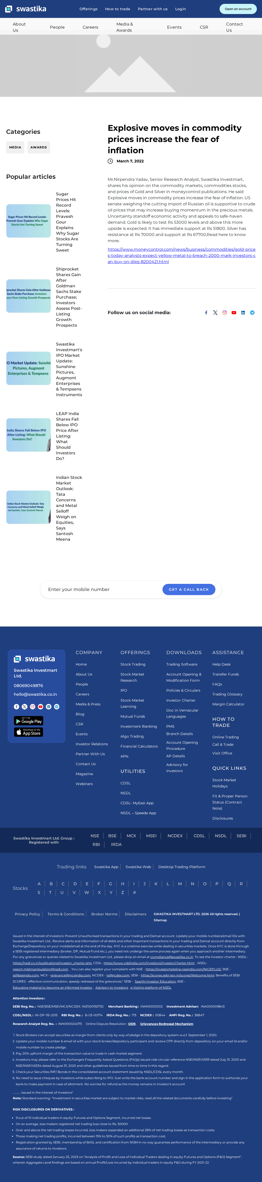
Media (15, 147)
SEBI (241, 835)
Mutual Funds (133, 716)
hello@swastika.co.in (35, 694)
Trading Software (181, 664)
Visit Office (222, 753)
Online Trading (225, 737)
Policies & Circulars (183, 690)
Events (174, 27)
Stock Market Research (132, 677)
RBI (96, 844)
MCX (131, 835)
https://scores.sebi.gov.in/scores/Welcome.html (177, 975)
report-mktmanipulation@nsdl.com (40, 969)
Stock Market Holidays (224, 783)
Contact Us (234, 27)
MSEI (151, 835)
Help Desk (221, 664)
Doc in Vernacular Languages (182, 713)
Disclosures (222, 818)
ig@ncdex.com (117, 975)
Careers (91, 27)
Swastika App (106, 867)
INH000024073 (70, 1024)
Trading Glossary (227, 694)
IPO (124, 690)
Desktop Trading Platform (181, 867)
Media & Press (88, 704)
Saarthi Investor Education (155, 981)
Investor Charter (180, 700)
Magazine (84, 774)
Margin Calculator (228, 704)
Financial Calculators (139, 746)
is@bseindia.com (26, 975)
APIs (124, 756)
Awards (38, 147)
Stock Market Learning (132, 703)
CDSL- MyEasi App (137, 803)
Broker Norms (104, 914)
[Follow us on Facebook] (16, 707)
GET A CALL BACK (189, 589)
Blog (80, 714)
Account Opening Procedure (182, 745)
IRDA (116, 844)
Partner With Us (90, 754)
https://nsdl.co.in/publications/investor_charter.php (52, 963)
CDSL (125, 783)
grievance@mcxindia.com (70, 975)
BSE (112, 835)
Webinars (84, 784)
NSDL (126, 793)
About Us (19, 27)
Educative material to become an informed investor (52, 987)
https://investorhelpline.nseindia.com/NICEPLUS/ (183, 969)
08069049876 (28, 685)
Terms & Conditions (66, 914)
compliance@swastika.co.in (171, 957)
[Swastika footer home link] (34, 659)
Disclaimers (135, 914)
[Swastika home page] (25, 9)
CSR (204, 27)
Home (81, 664)
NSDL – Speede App (138, 813)
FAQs (217, 684)
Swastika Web (138, 867)
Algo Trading (132, 736)
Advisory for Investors (177, 767)
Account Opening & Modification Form (183, 677)
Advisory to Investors (111, 987)
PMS (170, 726)
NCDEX (175, 835)
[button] (88, 9)
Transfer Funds (225, 674)
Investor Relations (92, 744)
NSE (95, 835)
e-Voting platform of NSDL (150, 987)
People (57, 27)
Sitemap (160, 920)
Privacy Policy (27, 914)
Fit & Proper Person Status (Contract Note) (229, 802)
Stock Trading (133, 664)
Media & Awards (124, 27)
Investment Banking (139, 726)
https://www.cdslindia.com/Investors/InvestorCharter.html (149, 963)
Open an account (238, 9)
